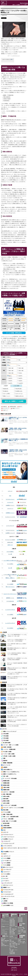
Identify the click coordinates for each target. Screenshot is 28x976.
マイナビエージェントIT (8, 843)
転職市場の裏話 (13, 406)
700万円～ (20, 380)
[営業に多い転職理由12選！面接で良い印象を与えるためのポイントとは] (3, 712)
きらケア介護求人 (10, 551)
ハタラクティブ (10, 508)
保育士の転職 (6, 796)
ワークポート (6, 880)
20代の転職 (5, 733)
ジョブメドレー (6, 871)
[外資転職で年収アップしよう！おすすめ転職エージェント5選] (4, 419)
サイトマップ (14, 968)
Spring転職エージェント (8, 851)
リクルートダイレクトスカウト (5, 930)
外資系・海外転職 (7, 747)
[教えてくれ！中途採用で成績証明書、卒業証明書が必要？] (3, 664)
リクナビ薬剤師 (6, 862)
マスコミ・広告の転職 (8, 818)
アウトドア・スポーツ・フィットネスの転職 (13, 807)
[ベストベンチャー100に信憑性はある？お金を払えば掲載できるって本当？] (3, 672)
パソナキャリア (10, 502)
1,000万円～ (20, 383)
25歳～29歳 (20, 368)
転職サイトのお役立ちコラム (9, 774)
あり (9, 365)
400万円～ (10, 378)
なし (19, 365)
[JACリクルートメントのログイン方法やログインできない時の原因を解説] (3, 725)
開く (12, 59)
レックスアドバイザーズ (10, 609)
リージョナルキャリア (8, 894)
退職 (4, 758)
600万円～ (10, 380)
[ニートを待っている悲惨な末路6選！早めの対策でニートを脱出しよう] (3, 707)
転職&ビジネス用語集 (8, 903)
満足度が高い (5, 388)
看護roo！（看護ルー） (10, 577)
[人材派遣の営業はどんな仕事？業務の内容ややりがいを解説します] (3, 703)
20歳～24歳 (10, 368)
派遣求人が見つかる (19, 396)
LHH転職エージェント (10, 512)
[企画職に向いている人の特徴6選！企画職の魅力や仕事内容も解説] (3, 720)
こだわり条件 (16, 385)
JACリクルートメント (8, 885)
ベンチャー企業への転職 (8, 753)
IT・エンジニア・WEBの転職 (9, 778)
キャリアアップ (6, 408)
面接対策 (5, 760)
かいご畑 (10, 554)
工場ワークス (10, 544)
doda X (4, 853)
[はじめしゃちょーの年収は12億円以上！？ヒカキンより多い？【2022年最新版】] (3, 640)
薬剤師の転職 (6, 785)
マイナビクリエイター (10, 530)
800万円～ (10, 383)
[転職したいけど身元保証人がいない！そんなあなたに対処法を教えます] (3, 677)
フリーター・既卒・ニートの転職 (10, 744)
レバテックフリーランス (8, 896)
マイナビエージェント (10, 499)
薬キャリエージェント (10, 586)
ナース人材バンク (7, 860)
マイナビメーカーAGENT (10, 539)
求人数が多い (5, 391)
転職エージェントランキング (9, 731)
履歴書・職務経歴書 (7, 762)
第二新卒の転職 (6, 742)
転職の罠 (5, 406)
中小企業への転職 (7, 751)
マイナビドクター (7, 891)
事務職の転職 (6, 780)
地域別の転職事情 (7, 827)
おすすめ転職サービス (8, 905)
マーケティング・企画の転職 (9, 805)
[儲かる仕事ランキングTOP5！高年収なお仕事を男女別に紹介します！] (3, 716)
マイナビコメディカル (8, 889)
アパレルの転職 (6, 812)
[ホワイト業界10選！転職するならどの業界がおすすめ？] (3, 644)
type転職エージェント (10, 505)
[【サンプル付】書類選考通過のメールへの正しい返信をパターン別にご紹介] (3, 635)
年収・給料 (5, 776)
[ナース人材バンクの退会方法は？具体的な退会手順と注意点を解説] (3, 694)
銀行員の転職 (6, 823)
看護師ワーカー (6, 887)
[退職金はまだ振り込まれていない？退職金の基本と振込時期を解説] (3, 668)
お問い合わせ (14, 970)
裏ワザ (20, 406)
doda (10, 495)
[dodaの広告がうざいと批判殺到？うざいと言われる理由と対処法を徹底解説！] (3, 659)
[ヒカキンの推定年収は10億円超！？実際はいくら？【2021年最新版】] (3, 654)
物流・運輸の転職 (7, 794)
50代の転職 (5, 740)
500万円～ (20, 378)
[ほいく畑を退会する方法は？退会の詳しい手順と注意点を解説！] (3, 689)
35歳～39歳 (20, 370)
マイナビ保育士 (10, 563)
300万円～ (20, 375)
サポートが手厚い (6, 393)
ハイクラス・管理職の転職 (9, 749)
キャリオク (5, 878)
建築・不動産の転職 (7, 814)
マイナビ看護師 (6, 858)
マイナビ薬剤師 (10, 584)
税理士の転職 (6, 800)
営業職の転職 (6, 782)
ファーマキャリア (7, 869)
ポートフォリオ (6, 765)
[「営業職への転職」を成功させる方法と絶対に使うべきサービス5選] (4, 429)
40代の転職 (5, 738)
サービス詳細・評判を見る (14, 333)
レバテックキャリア (10, 525)
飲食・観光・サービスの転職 (9, 821)
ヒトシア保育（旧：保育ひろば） (10, 560)
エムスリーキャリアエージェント (10, 593)
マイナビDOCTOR (10, 601)
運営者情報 (14, 967)
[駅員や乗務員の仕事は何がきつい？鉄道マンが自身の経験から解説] (3, 649)
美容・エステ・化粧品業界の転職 (10, 816)
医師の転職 (5, 798)
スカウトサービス (19, 393)
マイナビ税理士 (10, 614)
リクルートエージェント (8, 836)
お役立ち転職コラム (7, 769)
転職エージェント (6, 396)
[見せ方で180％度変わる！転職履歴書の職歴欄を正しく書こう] (4, 440)
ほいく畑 (10, 567)
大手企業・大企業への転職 (9, 756)
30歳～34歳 (10, 370)
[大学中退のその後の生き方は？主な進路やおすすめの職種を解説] (3, 698)
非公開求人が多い (19, 391)
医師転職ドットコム (10, 597)
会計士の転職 (6, 803)
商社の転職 (5, 809)
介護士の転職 (6, 787)
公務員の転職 (6, 825)
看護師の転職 (6, 789)
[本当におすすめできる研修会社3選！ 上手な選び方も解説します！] (3, 685)
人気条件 (6, 385)
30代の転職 (5, 735)
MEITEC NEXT (10, 542)
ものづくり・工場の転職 (8, 791)
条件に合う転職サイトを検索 (14, 401)
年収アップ (5, 410)
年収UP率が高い (18, 388)
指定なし (10, 375)
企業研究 (5, 767)
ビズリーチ (10, 491)
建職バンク (5, 898)
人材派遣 (5, 900)
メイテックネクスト (7, 845)
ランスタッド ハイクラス (10, 516)
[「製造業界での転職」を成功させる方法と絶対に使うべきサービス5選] (4, 451)
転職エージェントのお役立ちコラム (11, 771)
